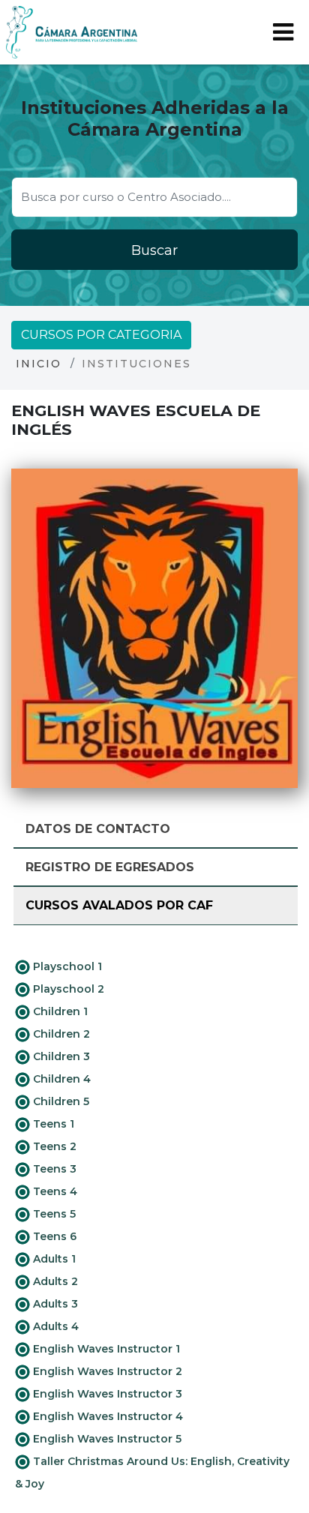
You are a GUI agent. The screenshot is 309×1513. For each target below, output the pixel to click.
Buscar (154, 250)
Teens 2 (53, 1146)
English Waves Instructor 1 (105, 1349)
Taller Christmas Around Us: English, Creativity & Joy (152, 1473)
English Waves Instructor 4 (106, 1416)
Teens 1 (52, 1124)
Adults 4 (54, 1326)
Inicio (39, 363)
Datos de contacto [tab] (98, 829)
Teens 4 (53, 1191)
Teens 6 (53, 1236)
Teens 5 (53, 1214)
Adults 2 (54, 1281)
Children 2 (60, 1034)
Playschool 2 (67, 989)
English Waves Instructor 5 (106, 1439)
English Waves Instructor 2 (106, 1371)
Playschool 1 (66, 966)
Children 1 (59, 1011)
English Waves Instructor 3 (106, 1394)
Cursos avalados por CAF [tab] (119, 905)
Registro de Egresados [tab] (110, 867)
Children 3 (60, 1056)
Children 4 (60, 1079)
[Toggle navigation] (283, 32)
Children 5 (59, 1101)
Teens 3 (53, 1169)
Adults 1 (53, 1259)
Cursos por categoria (101, 335)
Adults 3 (54, 1304)
